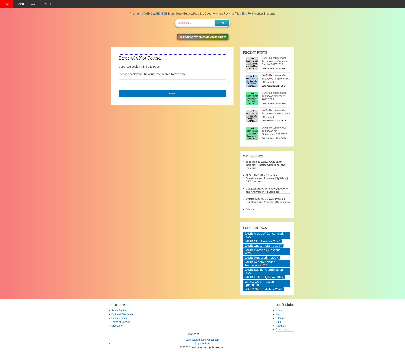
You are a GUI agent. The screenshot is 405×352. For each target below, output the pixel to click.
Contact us (282, 329)
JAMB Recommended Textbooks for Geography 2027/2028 (276, 113)
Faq (278, 314)
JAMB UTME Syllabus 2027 (264, 277)
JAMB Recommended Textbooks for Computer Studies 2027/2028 (275, 61)
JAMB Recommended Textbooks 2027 (260, 263)
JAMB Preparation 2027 (261, 257)
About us (281, 325)
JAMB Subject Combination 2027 (264, 271)
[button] (202, 37)
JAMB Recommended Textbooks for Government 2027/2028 (275, 131)
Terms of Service (120, 322)
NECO (48, 4)
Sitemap (280, 318)
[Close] (402, 343)
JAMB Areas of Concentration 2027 (265, 235)
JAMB (20, 4)
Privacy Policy (119, 318)
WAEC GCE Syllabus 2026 (263, 289)
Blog (244, 13)
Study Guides (119, 310)
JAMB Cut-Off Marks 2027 (263, 245)
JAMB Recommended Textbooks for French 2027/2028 (274, 96)
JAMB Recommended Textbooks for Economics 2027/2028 (276, 78)
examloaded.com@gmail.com (202, 339)
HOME (6, 4)
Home (279, 310)
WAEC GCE (160, 13)
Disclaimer (117, 325)
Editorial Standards (122, 314)
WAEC (34, 4)
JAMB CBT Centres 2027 (262, 241)
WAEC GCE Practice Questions (259, 283)
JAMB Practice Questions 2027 (262, 251)
